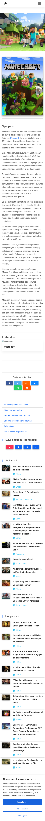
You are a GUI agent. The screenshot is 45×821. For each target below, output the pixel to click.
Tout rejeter (22, 816)
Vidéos (18, 719)
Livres (18, 487)
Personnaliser (22, 809)
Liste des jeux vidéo (13, 410)
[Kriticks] (5, 3)
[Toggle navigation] (39, 3)
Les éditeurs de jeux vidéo (15, 431)
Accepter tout (22, 802)
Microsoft (14, 138)
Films (18, 474)
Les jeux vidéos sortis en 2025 (17, 415)
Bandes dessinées (23, 499)
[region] (22, 798)
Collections (9, 426)
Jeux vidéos (20, 563)
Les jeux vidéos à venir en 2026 (18, 421)
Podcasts (19, 554)
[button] (9, 383)
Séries (18, 519)
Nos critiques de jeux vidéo (16, 405)
